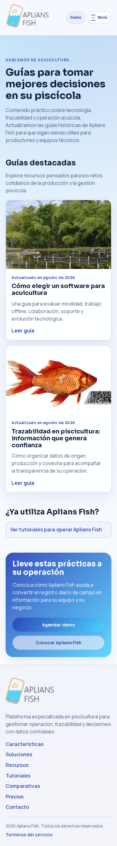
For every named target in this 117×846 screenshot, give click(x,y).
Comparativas (23, 786)
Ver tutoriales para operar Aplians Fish (56, 529)
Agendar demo (58, 625)
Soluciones (19, 754)
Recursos (17, 765)
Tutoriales (18, 775)
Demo (75, 17)
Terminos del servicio (29, 835)
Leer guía (23, 330)
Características (25, 744)
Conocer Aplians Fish (58, 643)
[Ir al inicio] (30, 17)
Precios (15, 796)
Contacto (17, 806)
